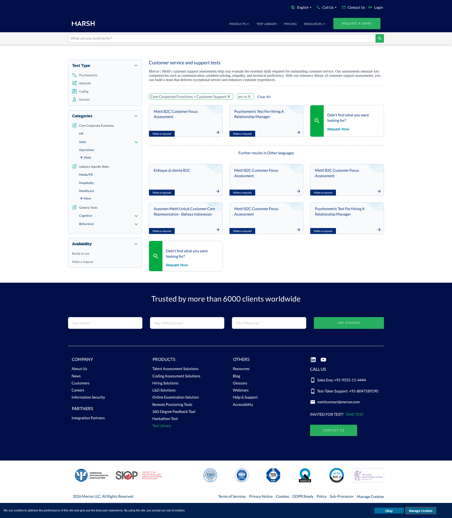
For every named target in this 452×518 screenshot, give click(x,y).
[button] (105, 75)
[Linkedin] (313, 360)
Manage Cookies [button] (420, 511)
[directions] (379, 38)
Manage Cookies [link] (370, 496)
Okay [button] (389, 511)
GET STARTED (349, 323)
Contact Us (333, 430)
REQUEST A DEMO (357, 23)
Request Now (338, 129)
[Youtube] (323, 360)
